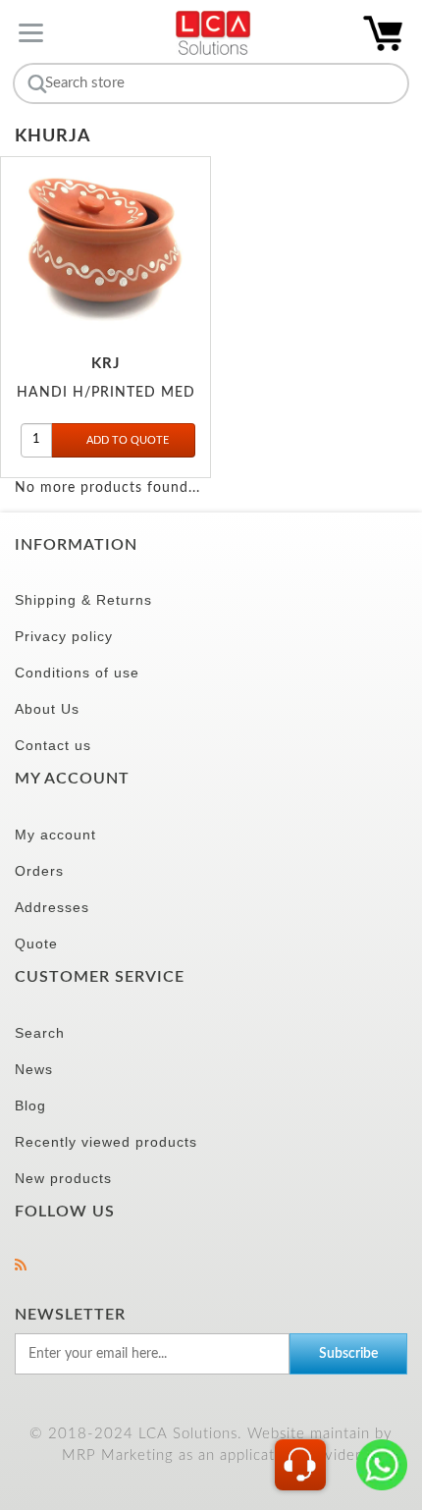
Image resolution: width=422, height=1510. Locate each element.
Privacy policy (64, 636)
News (34, 1069)
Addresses (52, 907)
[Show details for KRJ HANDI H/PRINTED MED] (105, 247)
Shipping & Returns (83, 600)
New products (63, 1178)
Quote (36, 943)
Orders (39, 871)
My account (55, 834)
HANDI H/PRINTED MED (106, 392)
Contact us (53, 745)
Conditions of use (77, 672)
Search (40, 1033)
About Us (47, 709)
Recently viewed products (106, 1142)
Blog (30, 1105)
